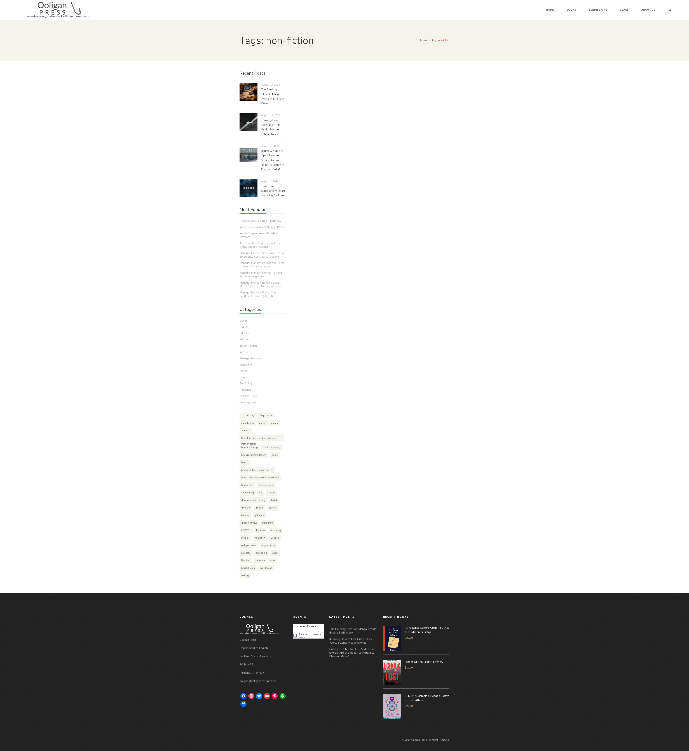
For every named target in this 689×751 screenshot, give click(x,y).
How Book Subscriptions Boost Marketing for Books (273, 190)
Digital (244, 327)
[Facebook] (243, 696)
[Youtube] (267, 696)
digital (273, 500)
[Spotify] (283, 696)
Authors (245, 430)
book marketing (249, 447)
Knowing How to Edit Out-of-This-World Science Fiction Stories (351, 641)
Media (243, 371)
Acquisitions (266, 415)
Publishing (405, 159)
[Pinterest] (275, 696)
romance (260, 560)
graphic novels (249, 522)
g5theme (259, 515)
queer (275, 553)
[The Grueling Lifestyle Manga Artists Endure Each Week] (248, 92)
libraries (260, 530)
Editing (259, 507)
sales (273, 560)
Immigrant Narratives (322, 152)
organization (268, 545)
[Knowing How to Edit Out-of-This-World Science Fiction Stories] (248, 122)
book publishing (271, 447)
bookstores (247, 485)
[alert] (308, 636)
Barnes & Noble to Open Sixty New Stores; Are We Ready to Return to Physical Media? (272, 160)
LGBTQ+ (246, 530)
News (243, 377)
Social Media (248, 568)
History (244, 339)
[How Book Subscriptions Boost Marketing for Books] (248, 188)
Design (244, 320)
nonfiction (260, 538)
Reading (245, 560)
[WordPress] (243, 704)
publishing (261, 553)
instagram (267, 522)
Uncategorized (248, 402)
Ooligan (274, 538)
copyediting (247, 492)
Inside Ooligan (389, 159)
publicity (245, 553)
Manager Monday (250, 358)
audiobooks (247, 423)
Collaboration (266, 485)
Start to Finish (248, 396)
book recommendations (253, 455)
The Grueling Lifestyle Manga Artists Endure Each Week (352, 631)
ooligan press (248, 545)
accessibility (247, 415)
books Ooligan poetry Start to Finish (260, 477)
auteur (262, 423)
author (274, 423)
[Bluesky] (259, 696)
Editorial (245, 333)
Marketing (246, 364)
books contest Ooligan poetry (257, 470)
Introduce (245, 352)
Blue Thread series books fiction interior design (258, 439)
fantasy (245, 515)
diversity (245, 507)
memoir (245, 538)
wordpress (266, 568)
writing (245, 575)
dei (260, 492)
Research (245, 390)
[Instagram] (251, 696)
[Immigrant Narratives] (350, 107)
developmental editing (253, 500)
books (275, 455)
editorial (272, 507)
